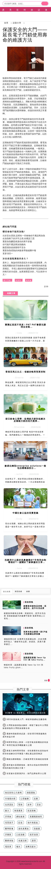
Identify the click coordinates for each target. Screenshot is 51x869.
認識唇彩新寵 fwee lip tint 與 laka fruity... (35, 658)
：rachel (17, 474)
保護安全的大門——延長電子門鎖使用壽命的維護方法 (25, 34)
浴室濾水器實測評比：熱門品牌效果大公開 (25, 773)
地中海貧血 (33, 822)
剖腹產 (37, 828)
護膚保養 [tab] (3, 14)
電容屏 (8, 846)
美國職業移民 (36, 816)
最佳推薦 (6, 591)
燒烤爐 (28, 280)
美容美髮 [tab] (10, 14)
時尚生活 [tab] (25, 14)
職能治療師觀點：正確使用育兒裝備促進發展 (26, 759)
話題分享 (17, 22)
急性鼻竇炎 (23, 828)
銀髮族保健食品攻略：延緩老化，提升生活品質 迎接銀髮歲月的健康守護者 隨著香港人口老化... (25, 616)
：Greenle (18, 377)
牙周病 (8, 816)
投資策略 (32, 810)
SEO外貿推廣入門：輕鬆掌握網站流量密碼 (25, 719)
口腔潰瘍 (20, 834)
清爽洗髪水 (31, 846)
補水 (18, 846)
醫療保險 (9, 840)
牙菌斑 (8, 834)
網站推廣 (20, 816)
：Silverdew (18, 427)
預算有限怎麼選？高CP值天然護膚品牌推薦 (35, 632)
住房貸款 (9, 804)
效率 (30, 804)
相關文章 (10, 293)
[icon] (49, 680)
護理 (34, 840)
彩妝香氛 (29, 602)
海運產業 (18, 810)
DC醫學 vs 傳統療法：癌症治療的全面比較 (25, 712)
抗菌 (36, 798)
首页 (6, 22)
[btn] (44, 3)
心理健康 (25, 798)
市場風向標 (10, 798)
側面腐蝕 (31, 792)
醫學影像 (9, 828)
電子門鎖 (7, 280)
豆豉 (39, 804)
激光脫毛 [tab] (46, 14)
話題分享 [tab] (39, 14)
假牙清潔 (34, 834)
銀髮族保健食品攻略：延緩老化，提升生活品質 (35, 606)
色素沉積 (22, 840)
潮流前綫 (18, 591)
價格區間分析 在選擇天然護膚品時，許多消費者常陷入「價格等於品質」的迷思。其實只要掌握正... (25, 641)
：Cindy (17, 518)
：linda (17, 333)
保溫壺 (18, 280)
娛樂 (28, 591)
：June (17, 568)
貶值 (20, 822)
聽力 (7, 810)
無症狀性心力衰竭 (13, 792)
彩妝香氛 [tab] (17, 14)
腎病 (20, 804)
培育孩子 (9, 822)
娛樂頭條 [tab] (32, 14)
